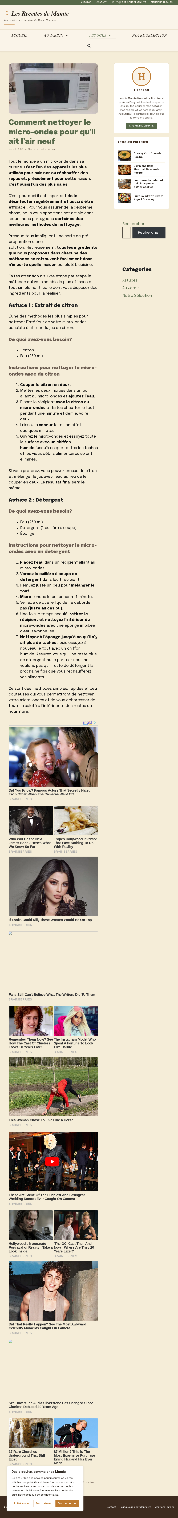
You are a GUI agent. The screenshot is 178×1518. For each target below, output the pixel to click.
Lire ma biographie (141, 126)
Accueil (19, 35)
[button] (89, 46)
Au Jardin (53, 35)
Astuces (98, 35)
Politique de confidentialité (129, 3)
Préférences (22, 1503)
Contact (101, 3)
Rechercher (133, 224)
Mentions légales (162, 3)
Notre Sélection (149, 35)
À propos (86, 3)
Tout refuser (44, 1503)
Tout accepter (67, 1503)
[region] (45, 1488)
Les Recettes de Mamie (40, 13)
